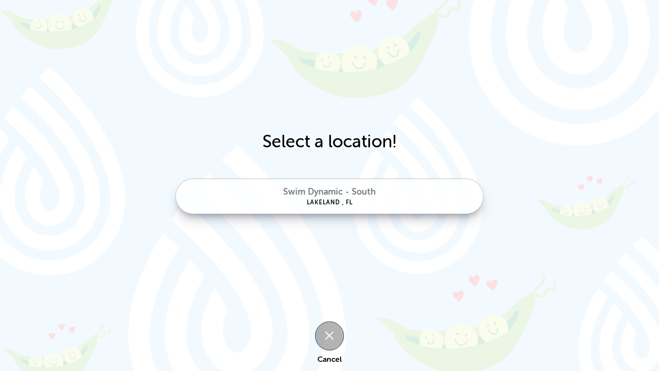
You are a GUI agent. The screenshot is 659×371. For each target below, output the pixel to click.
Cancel (329, 360)
